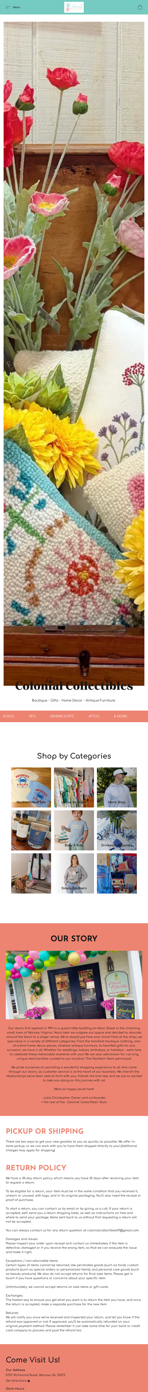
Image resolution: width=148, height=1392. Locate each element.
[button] (74, 7)
